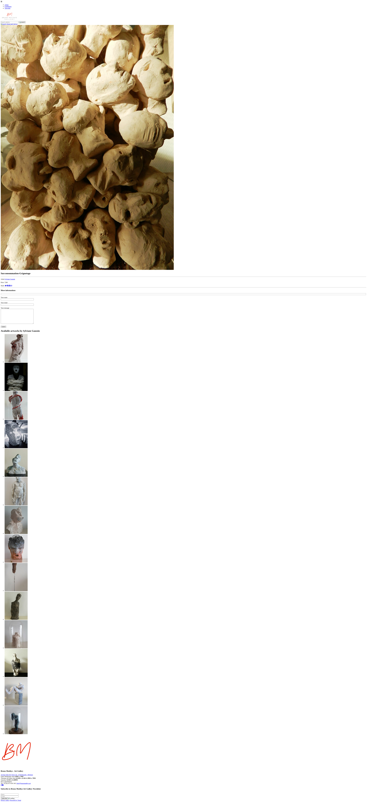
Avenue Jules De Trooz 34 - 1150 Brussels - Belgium (17, 775)
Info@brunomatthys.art (24, 783)
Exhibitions (8, 6)
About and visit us (11, 24)
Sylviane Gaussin (9, 279)
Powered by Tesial (15, 800)
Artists (7, 5)
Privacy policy (5, 800)
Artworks (7, 8)
